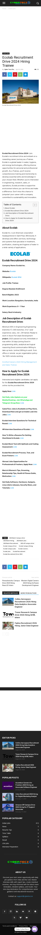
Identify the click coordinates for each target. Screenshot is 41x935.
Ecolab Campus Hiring (26, 546)
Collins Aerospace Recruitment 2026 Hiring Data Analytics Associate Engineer (27, 745)
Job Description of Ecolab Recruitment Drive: (19, 214)
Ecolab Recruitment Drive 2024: (17, 211)
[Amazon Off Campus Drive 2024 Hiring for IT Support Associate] (8, 808)
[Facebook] (4, 74)
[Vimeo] (20, 917)
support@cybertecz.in (25, 896)
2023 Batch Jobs (21, 540)
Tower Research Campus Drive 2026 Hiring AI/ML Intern (26, 615)
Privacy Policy (23, 926)
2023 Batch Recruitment (10, 543)
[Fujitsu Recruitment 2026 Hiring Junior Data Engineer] (8, 626)
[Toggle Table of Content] (33, 205)
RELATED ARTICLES (11, 593)
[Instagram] (10, 911)
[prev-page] (3, 634)
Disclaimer (33, 926)
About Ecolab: (10, 208)
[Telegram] (25, 74)
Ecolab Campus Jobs (9, 549)
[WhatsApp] (20, 74)
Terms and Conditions (10, 926)
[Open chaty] (35, 929)
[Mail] (23, 911)
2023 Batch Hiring (8, 540)
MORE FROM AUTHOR (28, 593)
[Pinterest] (15, 74)
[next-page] (7, 634)
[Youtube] (26, 917)
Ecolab (13, 271)
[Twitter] (10, 74)
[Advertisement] (20, 31)
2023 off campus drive (27, 543)
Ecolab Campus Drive (10, 546)
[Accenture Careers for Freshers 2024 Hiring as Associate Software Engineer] (8, 785)
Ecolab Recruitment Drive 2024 (12, 554)
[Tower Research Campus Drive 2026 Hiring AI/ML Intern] (8, 615)
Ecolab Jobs (6, 551)
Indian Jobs (12, 9)
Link (13, 391)
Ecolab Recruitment (19, 551)
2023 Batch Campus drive (17, 538)
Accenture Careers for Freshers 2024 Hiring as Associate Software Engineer (26, 785)
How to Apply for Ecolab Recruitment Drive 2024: (18, 219)
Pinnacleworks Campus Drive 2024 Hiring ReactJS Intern (11, 583)
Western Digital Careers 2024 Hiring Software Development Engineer (30, 583)
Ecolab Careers (23, 549)
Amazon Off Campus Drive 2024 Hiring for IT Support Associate (25, 807)
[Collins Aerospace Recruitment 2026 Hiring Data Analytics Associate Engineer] (8, 602)
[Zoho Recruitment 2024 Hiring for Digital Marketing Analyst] (8, 797)
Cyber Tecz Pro (9, 69)
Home (4, 9)
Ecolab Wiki (16, 277)
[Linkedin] (17, 911)
